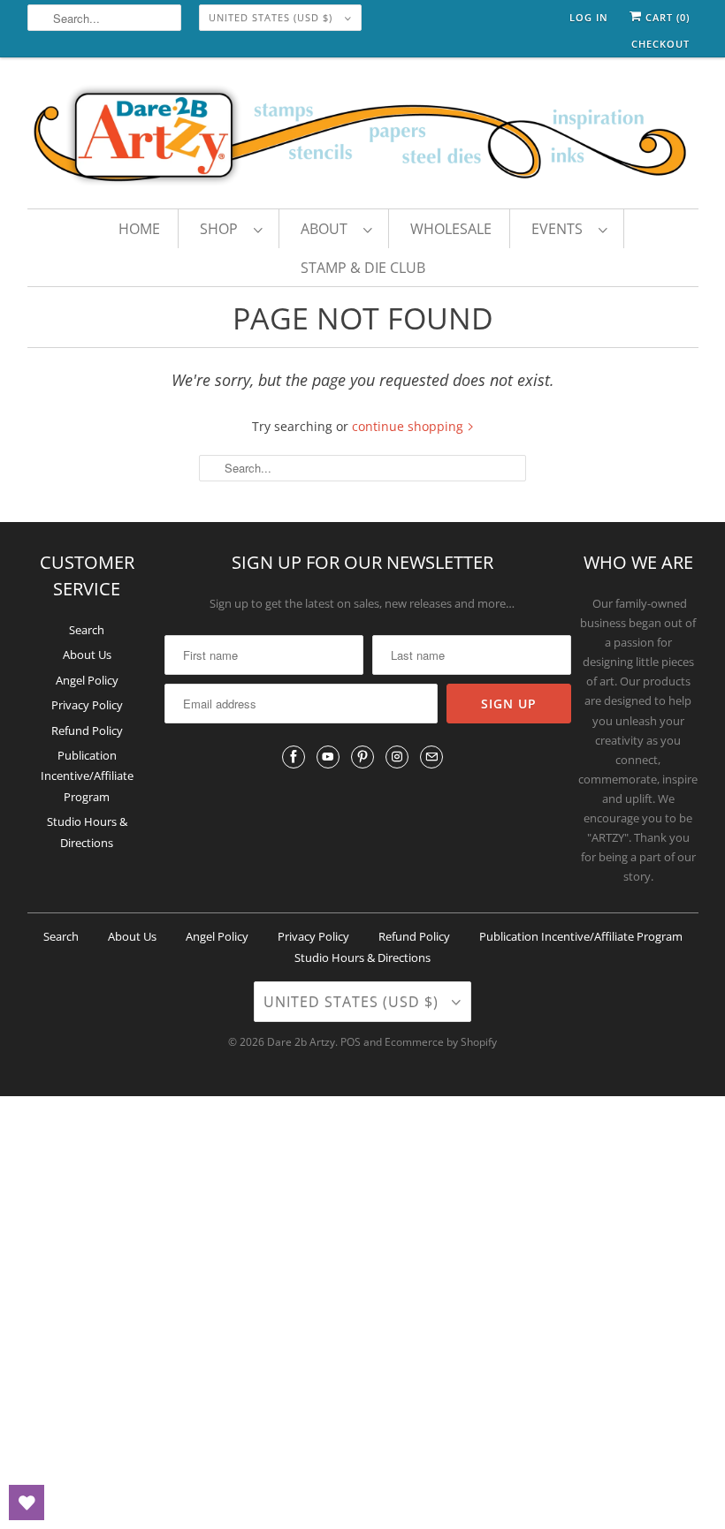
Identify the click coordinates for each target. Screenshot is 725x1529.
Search (86, 630)
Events (560, 228)
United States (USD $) (272, 17)
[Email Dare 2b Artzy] (431, 757)
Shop (222, 228)
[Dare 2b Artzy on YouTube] (328, 757)
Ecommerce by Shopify (441, 1041)
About (328, 228)
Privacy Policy (87, 705)
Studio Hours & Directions (362, 957)
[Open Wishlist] (26, 1502)
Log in (588, 17)
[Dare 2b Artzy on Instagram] (396, 757)
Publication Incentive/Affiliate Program (87, 776)
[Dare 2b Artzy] (362, 137)
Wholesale (451, 228)
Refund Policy (87, 730)
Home (139, 228)
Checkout (660, 43)
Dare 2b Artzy (301, 1041)
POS (350, 1041)
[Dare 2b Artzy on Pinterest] (362, 757)
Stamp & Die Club (363, 267)
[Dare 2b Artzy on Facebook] (293, 757)
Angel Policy (87, 680)
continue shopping (409, 426)
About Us (87, 654)
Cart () (666, 17)
